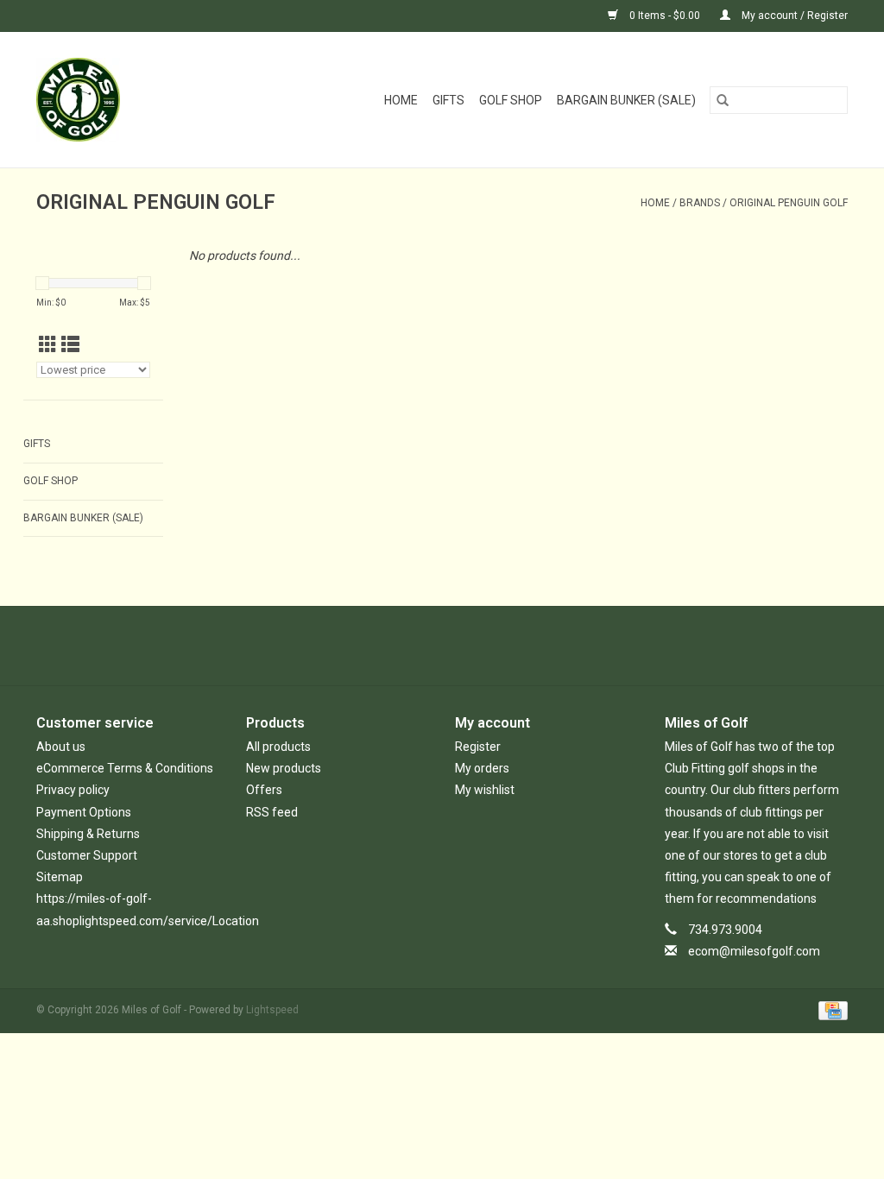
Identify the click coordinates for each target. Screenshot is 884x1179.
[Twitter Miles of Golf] (427, 645)
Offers (264, 790)
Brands (699, 203)
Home (401, 100)
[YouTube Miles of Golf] (457, 645)
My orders (482, 768)
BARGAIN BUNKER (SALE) (626, 100)
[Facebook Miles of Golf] (397, 645)
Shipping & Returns (88, 834)
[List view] (70, 345)
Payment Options (83, 812)
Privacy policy (73, 790)
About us (60, 746)
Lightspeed (272, 1010)
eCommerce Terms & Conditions (124, 768)
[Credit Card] (830, 1010)
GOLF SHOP (510, 100)
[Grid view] (48, 345)
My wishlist (485, 790)
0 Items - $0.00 (665, 15)
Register (478, 746)
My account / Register (793, 15)
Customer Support (86, 855)
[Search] (723, 100)
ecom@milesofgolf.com (754, 951)
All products (278, 746)
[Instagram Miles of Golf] (488, 645)
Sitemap (59, 877)
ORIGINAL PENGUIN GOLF (788, 203)
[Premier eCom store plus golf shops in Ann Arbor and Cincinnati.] (97, 100)
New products (283, 768)
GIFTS (448, 100)
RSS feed (272, 812)
